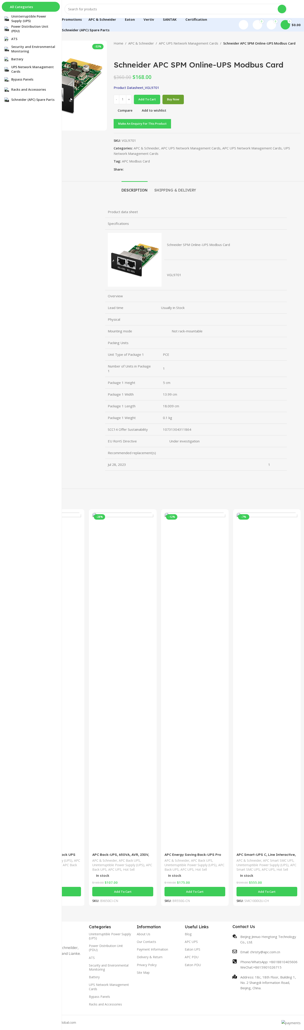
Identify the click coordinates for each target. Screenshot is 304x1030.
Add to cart (147, 99)
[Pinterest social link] (137, 169)
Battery (94, 977)
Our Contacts (146, 942)
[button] (122, 891)
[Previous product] (116, 53)
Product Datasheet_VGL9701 (136, 87)
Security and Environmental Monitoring (108, 967)
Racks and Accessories (105, 1004)
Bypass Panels (99, 996)
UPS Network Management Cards (109, 987)
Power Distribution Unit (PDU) (106, 948)
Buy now (173, 99)
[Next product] (127, 53)
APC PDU (191, 957)
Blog (188, 934)
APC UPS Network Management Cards (188, 43)
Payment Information (152, 949)
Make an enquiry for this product (142, 124)
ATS (92, 958)
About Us (143, 934)
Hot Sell (129, 869)
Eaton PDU (193, 965)
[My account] (243, 24)
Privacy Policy (147, 965)
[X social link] (132, 169)
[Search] (282, 9)
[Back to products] (121, 53)
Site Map (143, 972)
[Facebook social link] (126, 169)
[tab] (135, 188)
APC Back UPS (129, 860)
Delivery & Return (149, 957)
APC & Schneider (141, 43)
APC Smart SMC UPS (278, 860)
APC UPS (114, 869)
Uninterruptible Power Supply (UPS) (118, 865)
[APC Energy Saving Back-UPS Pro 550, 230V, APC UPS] (194, 681)
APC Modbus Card (136, 161)
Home (118, 43)
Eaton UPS (192, 949)
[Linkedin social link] (142, 169)
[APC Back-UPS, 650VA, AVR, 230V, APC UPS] (122, 681)
